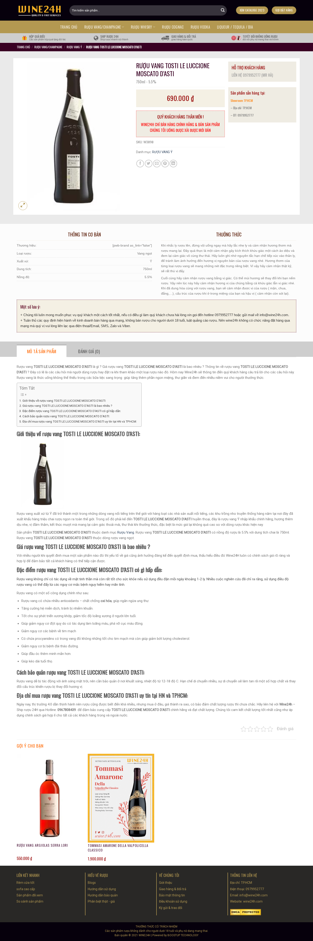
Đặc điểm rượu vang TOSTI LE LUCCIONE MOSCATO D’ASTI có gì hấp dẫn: (71, 411)
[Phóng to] (22, 205)
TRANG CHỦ (68, 27)
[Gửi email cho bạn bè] (157, 163)
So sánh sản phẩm (29, 901)
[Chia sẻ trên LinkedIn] (173, 163)
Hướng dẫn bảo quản (103, 895)
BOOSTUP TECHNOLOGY (182, 935)
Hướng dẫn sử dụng (102, 889)
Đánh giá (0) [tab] (89, 351)
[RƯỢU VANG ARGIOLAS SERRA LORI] (50, 798)
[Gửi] (223, 10)
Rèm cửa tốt (25, 882)
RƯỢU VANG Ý (74, 47)
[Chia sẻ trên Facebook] (140, 163)
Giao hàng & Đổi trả (172, 889)
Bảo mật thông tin (172, 895)
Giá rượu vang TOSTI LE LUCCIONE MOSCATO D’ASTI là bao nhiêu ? (67, 405)
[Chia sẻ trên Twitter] (148, 163)
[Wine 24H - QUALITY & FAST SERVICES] (40, 10)
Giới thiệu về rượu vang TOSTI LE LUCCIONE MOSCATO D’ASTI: (64, 400)
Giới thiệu (165, 882)
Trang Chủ (23, 47)
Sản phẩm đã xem (29, 895)
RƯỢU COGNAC (173, 27)
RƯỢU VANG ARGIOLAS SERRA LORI (42, 845)
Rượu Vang (125, 532)
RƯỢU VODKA (200, 27)
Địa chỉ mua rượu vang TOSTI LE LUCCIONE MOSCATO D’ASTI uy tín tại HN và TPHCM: (79, 421)
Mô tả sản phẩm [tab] (41, 351)
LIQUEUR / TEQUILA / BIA (235, 27)
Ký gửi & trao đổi (170, 908)
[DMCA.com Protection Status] (245, 912)
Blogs (92, 882)
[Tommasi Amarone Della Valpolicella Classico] (121, 798)
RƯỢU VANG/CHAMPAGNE (102, 27)
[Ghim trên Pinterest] (165, 163)
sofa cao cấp (25, 889)
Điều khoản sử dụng (173, 901)
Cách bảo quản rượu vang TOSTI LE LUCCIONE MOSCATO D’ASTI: (66, 416)
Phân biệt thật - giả (101, 901)
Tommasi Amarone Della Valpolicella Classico (118, 847)
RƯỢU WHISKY (141, 27)
